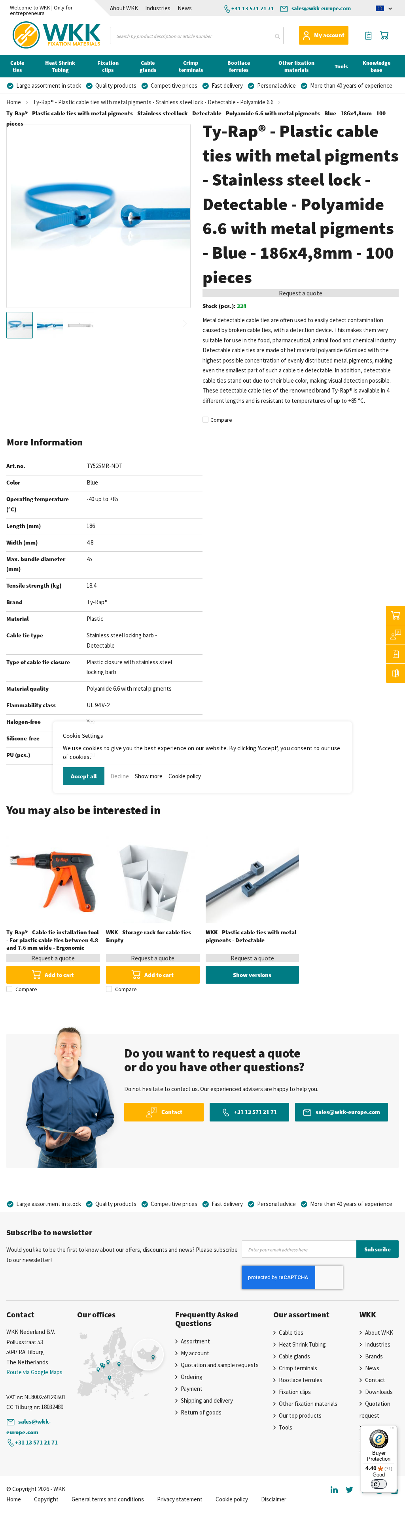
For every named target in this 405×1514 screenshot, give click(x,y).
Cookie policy (184, 776)
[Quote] (395, 653)
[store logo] (35, 35)
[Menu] (392, 1430)
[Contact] (395, 634)
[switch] (379, 1484)
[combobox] (196, 35)
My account (329, 35)
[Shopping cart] (395, 615)
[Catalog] (395, 673)
